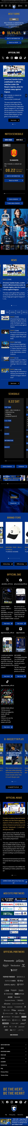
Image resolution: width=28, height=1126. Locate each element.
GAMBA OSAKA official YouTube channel (13, 882)
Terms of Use (4, 1075)
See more (13, 120)
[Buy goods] (6, 5)
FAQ (2, 1068)
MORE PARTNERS (14, 1034)
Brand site (13, 503)
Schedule (21, 466)
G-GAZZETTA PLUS (13, 787)
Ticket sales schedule (13, 203)
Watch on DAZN (13, 42)
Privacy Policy (4, 1072)
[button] (26, 95)
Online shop (6, 564)
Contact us (4, 1065)
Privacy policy (12, 1114)
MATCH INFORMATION (13, 38)
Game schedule (13, 199)
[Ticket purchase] (2, 5)
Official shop (20, 564)
